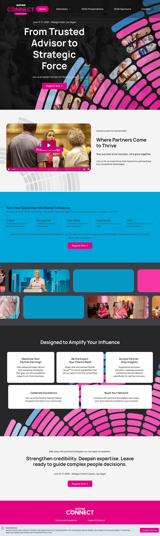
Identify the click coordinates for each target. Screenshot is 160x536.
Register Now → (54, 85)
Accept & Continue (149, 530)
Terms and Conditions (66, 520)
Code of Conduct (96, 520)
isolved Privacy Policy (44, 532)
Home (42, 9)
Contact (146, 9)
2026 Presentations (92, 9)
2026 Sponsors (122, 9)
